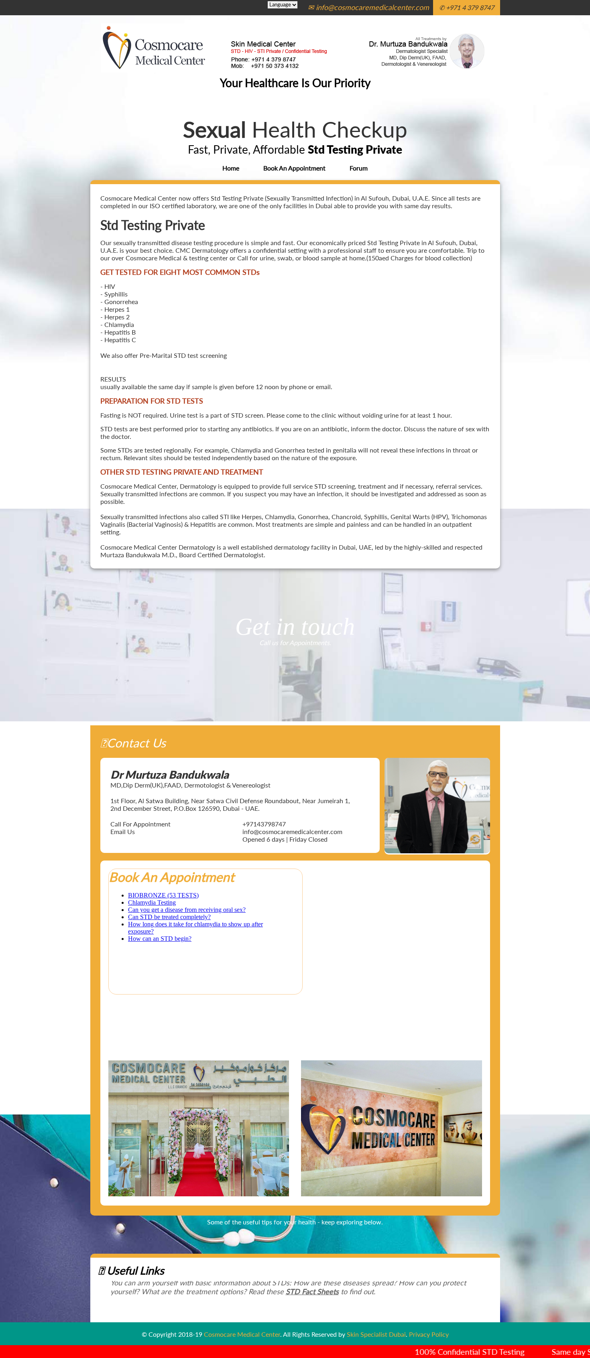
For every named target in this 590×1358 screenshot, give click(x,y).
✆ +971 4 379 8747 (466, 7)
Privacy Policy (429, 1334)
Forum (359, 168)
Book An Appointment (294, 168)
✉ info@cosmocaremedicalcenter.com (368, 7)
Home (230, 168)
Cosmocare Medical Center (242, 1334)
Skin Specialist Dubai (376, 1334)
